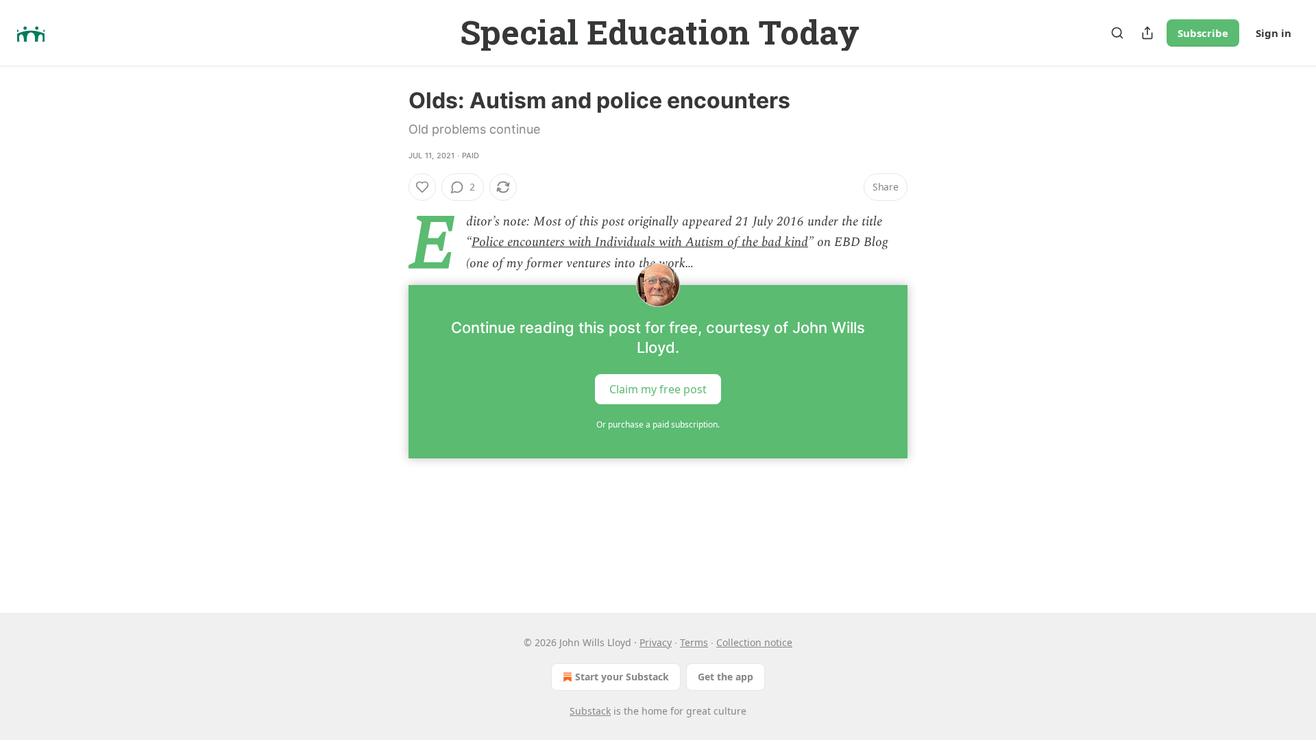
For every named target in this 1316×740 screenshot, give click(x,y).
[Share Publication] (1147, 33)
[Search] (1117, 33)
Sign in (1273, 33)
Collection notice (754, 642)
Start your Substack (622, 676)
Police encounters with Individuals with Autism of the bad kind (640, 242)
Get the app (725, 676)
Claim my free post (658, 389)
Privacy (655, 642)
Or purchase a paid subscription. (658, 424)
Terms (694, 642)
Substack (590, 710)
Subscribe (1203, 33)
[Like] (422, 187)
